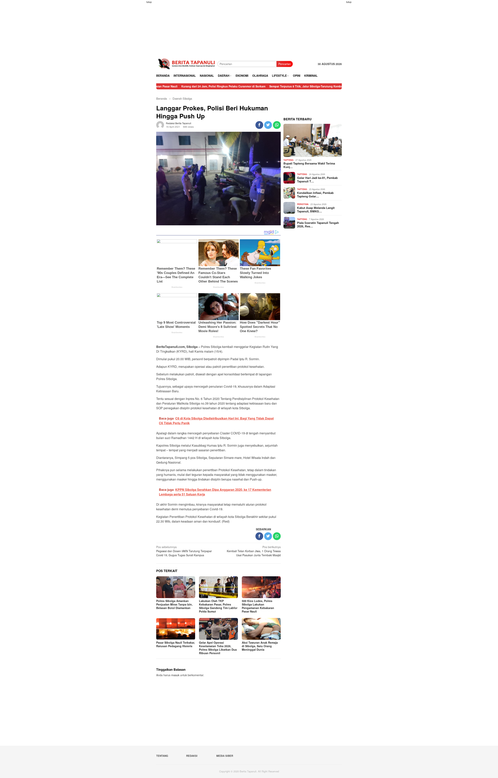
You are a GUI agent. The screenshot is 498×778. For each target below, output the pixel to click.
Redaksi (191, 756)
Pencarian (284, 64)
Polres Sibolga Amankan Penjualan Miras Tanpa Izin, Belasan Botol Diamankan (174, 604)
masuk (175, 675)
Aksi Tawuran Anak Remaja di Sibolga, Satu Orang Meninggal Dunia (260, 646)
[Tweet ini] (268, 125)
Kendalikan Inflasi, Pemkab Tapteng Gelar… (315, 194)
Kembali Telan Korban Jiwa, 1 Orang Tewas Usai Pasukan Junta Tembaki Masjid (254, 551)
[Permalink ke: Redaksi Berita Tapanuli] (160, 125)
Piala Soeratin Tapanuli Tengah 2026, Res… (318, 224)
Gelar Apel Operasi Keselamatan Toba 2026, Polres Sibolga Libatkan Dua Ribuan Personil (218, 648)
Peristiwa (303, 204)
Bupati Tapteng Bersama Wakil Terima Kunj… (309, 165)
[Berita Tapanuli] (186, 63)
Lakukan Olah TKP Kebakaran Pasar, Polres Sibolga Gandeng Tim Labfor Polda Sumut (218, 606)
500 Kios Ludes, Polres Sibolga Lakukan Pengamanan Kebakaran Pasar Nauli (258, 606)
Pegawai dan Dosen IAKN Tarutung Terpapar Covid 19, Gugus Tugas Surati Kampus (184, 551)
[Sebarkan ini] (259, 125)
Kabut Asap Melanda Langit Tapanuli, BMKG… (316, 209)
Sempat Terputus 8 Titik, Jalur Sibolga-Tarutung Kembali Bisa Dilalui (283, 86)
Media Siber (224, 756)
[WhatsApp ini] (277, 125)
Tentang (162, 756)
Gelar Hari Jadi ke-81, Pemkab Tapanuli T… (317, 179)
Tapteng (288, 159)
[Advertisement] (141, 58)
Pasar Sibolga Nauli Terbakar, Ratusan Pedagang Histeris (175, 644)
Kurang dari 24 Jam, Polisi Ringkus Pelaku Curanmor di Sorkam (193, 86)
